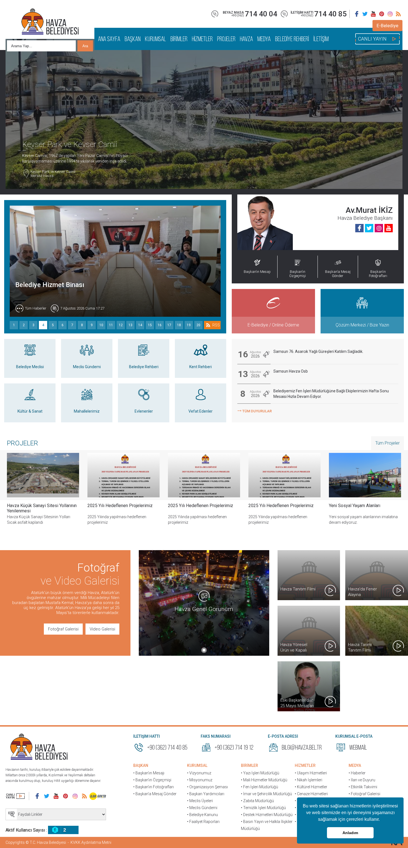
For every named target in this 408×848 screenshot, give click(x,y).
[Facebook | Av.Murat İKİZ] (359, 228)
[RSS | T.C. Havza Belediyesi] (398, 14)
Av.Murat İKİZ (369, 210)
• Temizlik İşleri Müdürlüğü (263, 807)
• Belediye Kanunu (202, 814)
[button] (381, 820)
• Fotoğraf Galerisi (364, 794)
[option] (123, 493)
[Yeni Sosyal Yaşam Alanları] (365, 475)
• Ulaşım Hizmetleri (311, 773)
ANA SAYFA (109, 39)
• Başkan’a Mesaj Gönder (155, 794)
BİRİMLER (178, 39)
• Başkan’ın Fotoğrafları (153, 787)
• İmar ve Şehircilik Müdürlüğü (266, 794)
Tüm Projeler (387, 443)
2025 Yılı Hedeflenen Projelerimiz (120, 505)
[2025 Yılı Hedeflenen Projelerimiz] (123, 475)
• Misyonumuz (199, 780)
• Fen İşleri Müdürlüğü (259, 787)
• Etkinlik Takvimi (363, 787)
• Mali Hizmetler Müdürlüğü (264, 780)
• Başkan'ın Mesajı (148, 773)
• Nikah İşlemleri (308, 780)
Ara (85, 46)
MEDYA (264, 39)
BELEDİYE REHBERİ (292, 39)
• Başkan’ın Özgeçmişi (152, 780)
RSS (216, 325)
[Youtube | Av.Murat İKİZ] (388, 228)
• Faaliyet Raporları (203, 821)
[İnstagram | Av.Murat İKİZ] (379, 228)
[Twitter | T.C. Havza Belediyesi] (365, 14)
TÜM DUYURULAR (254, 410)
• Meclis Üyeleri (200, 801)
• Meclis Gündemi (202, 807)
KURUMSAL (155, 39)
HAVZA (246, 39)
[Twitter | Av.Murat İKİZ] (369, 228)
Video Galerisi (102, 629)
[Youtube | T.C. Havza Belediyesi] (373, 14)
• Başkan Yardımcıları (205, 794)
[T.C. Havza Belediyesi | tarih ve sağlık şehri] (50, 22)
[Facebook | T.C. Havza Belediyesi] (356, 14)
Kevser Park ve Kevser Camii (53, 173)
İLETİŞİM (321, 39)
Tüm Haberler (35, 308)
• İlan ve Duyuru (362, 780)
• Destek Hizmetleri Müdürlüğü (267, 814)
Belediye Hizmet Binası (49, 285)
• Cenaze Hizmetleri (311, 794)
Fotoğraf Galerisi (63, 629)
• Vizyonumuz (199, 773)
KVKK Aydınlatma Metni (90, 842)
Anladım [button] (350, 832)
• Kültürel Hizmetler (311, 787)
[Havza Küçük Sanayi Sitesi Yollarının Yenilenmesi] (43, 475)
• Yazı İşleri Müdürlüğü (260, 773)
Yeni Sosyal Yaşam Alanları (354, 505)
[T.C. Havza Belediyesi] (39, 747)
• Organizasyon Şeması (207, 787)
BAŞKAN (132, 39)
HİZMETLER (202, 39)
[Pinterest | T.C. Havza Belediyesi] (381, 14)
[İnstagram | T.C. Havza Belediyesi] (390, 14)
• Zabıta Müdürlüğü (257, 801)
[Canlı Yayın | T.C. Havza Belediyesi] (15, 796)
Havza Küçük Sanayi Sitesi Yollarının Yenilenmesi (42, 508)
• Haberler (357, 773)
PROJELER (226, 39)
